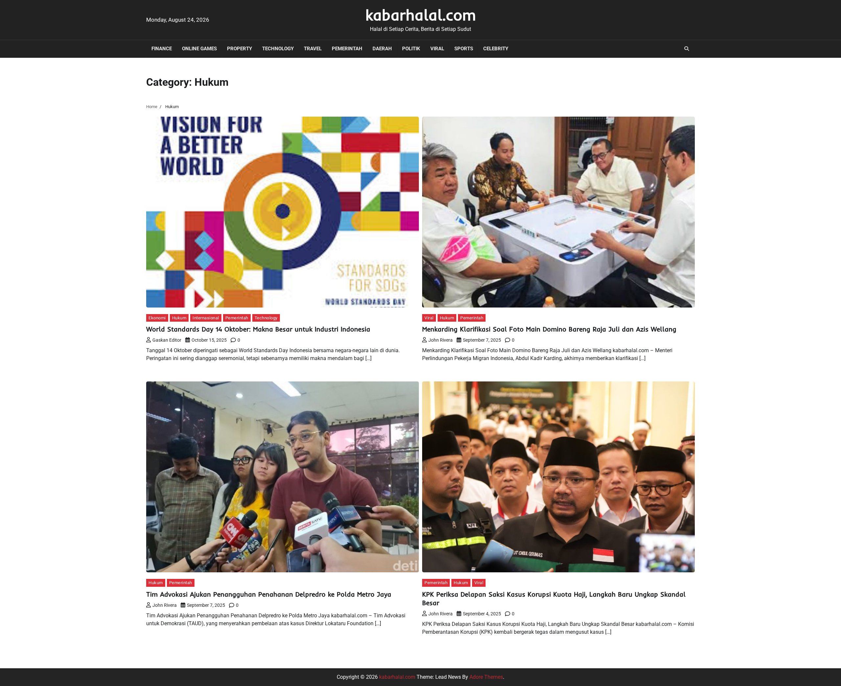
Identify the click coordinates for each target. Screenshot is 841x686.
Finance (161, 49)
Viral (437, 49)
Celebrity (495, 49)
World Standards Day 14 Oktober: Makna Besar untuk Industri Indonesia (258, 329)
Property (239, 49)
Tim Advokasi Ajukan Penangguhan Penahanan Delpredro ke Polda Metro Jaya (268, 594)
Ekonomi (157, 317)
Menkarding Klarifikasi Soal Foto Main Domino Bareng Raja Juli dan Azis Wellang (549, 329)
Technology (278, 49)
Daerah (382, 49)
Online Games (199, 49)
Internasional (206, 317)
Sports (463, 49)
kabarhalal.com (420, 14)
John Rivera (440, 340)
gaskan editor (166, 340)
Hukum (179, 317)
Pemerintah (347, 49)
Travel (313, 49)
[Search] (687, 49)
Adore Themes (486, 677)
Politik (411, 49)
